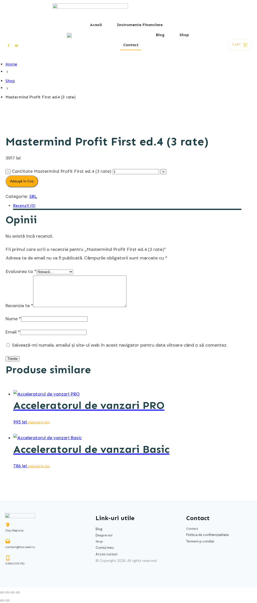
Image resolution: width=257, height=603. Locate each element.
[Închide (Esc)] (18, 592)
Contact (192, 529)
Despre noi (104, 535)
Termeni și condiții (200, 541)
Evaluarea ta (21, 271)
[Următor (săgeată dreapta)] (7, 600)
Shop (99, 541)
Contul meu (105, 547)
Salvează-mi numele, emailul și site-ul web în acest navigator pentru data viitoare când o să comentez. (119, 345)
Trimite (13, 359)
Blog (99, 529)
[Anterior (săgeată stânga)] (2, 600)
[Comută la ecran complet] (7, 592)
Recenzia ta (19, 306)
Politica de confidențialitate (207, 535)
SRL (33, 196)
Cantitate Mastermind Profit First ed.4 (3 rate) (61, 171)
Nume (13, 319)
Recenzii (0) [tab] (24, 205)
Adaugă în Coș (22, 181)
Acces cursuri (106, 554)
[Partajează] (13, 592)
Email (13, 332)
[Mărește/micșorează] (2, 592)
